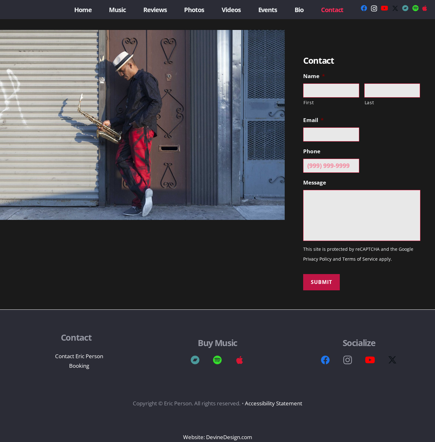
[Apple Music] (240, 360)
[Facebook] (364, 8)
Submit (321, 282)
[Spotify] (415, 8)
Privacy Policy (317, 259)
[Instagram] (374, 8)
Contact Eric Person (79, 356)
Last (369, 102)
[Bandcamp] (405, 8)
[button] (346, 9)
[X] (395, 8)
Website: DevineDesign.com (217, 437)
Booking (79, 365)
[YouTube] (384, 8)
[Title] (424, 8)
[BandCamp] (195, 360)
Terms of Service (360, 259)
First (308, 102)
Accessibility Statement (273, 403)
